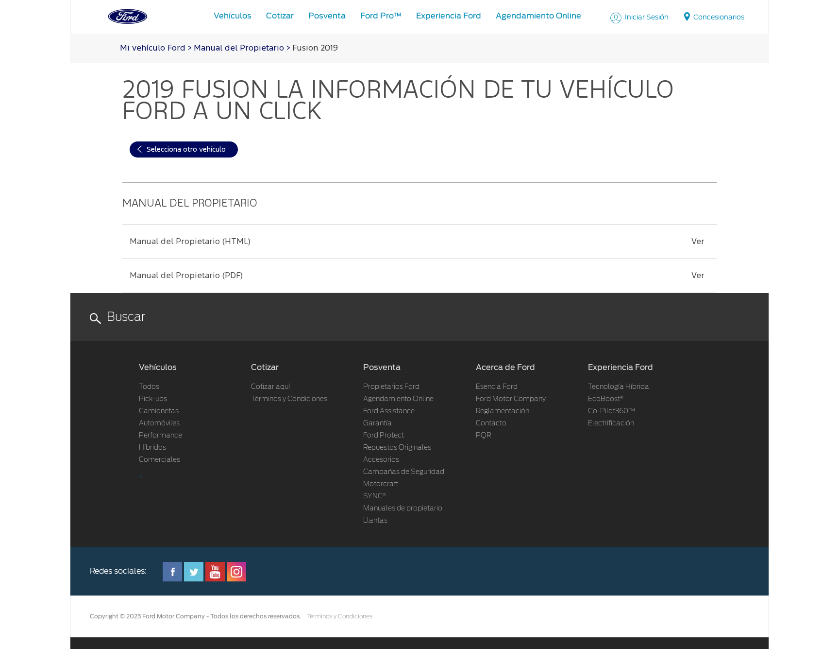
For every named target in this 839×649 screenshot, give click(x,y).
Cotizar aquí (270, 387)
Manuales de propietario (402, 508)
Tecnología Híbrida (618, 387)
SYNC (374, 496)
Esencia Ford (497, 387)
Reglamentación (502, 411)
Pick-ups (153, 399)
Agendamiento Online (398, 399)
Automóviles (159, 423)
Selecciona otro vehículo (186, 149)
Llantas (375, 520)
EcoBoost (605, 399)
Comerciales (159, 459)
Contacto (491, 423)
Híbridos (152, 447)
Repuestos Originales (397, 447)
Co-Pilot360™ (612, 411)
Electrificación (611, 423)
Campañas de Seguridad (403, 472)
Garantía (377, 423)
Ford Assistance (389, 411)
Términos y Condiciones (289, 399)
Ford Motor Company (511, 399)
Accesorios (381, 459)
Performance (160, 435)
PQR (483, 435)
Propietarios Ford (391, 387)
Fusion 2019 (315, 48)
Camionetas (159, 411)
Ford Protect (383, 435)
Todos (149, 387)
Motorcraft (381, 484)
